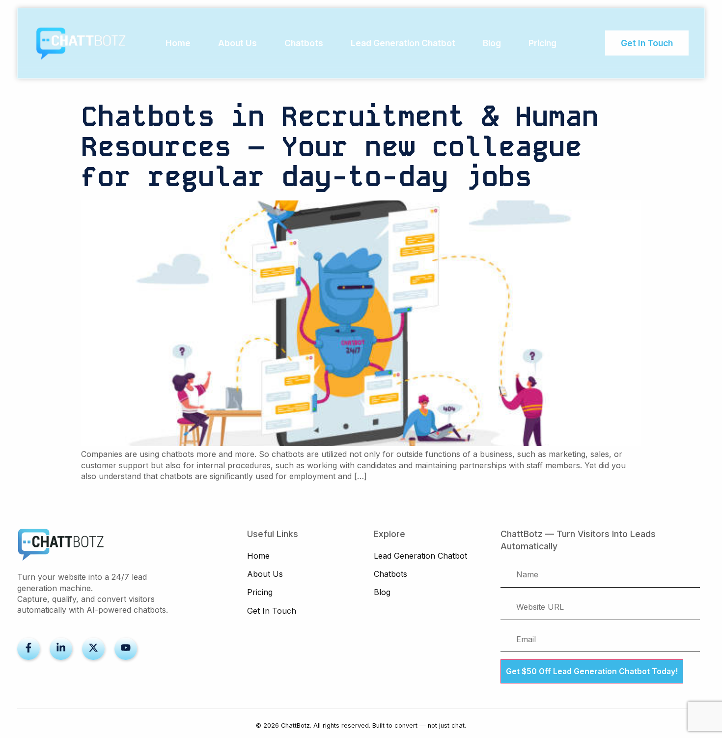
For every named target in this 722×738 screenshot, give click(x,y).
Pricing (542, 43)
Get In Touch (271, 611)
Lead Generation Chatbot (403, 43)
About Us (237, 43)
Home (178, 43)
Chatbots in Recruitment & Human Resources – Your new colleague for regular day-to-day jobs (340, 147)
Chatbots (303, 43)
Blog (492, 43)
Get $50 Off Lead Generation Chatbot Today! (592, 671)
